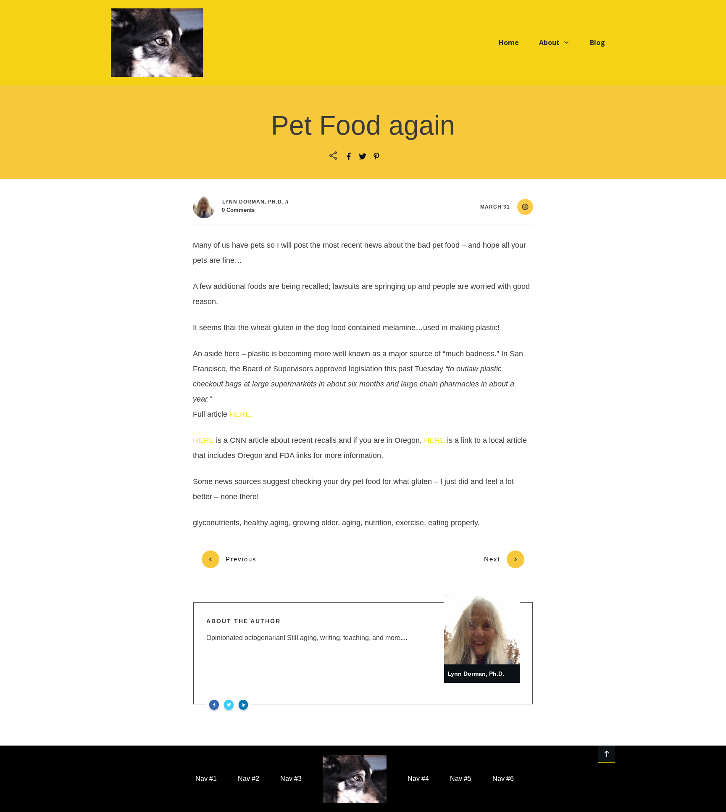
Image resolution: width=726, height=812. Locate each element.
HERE (204, 440)
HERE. (241, 414)
